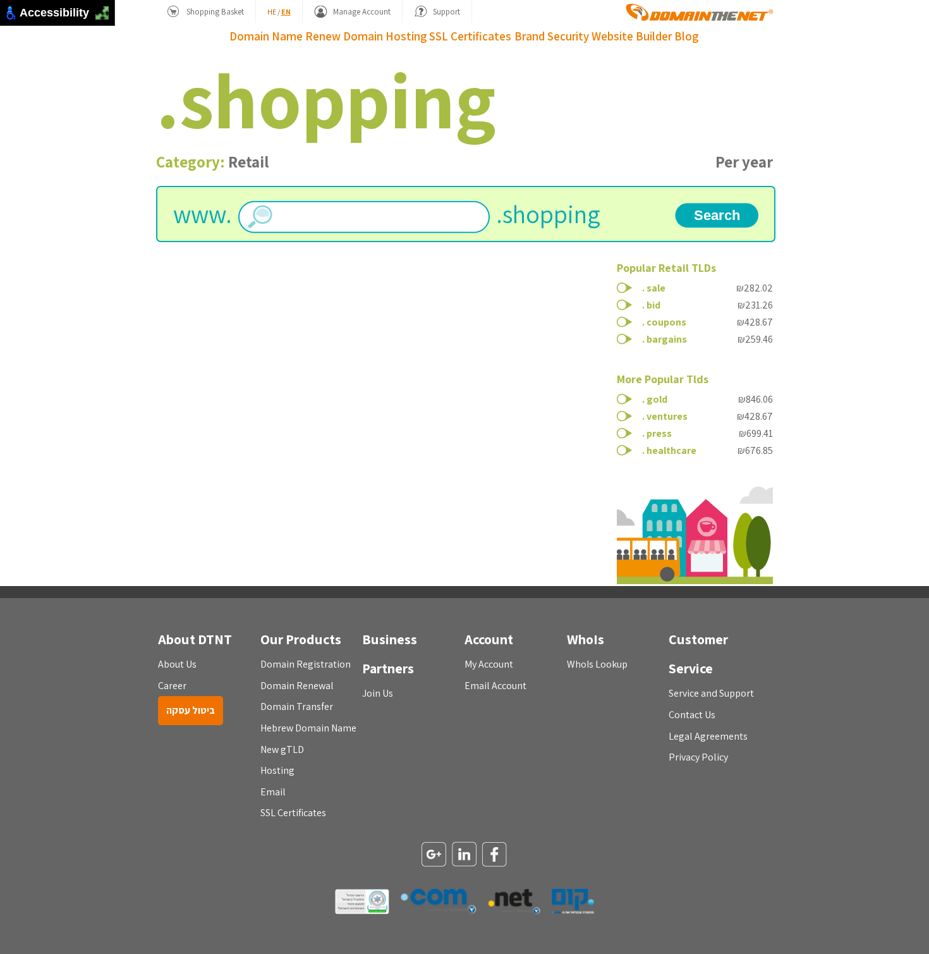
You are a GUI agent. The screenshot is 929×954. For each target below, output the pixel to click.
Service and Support (711, 693)
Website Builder (632, 36)
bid (653, 305)
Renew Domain (344, 36)
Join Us (377, 693)
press (659, 433)
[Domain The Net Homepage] (700, 12)
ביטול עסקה (190, 710)
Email (273, 791)
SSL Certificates (470, 36)
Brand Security (551, 36)
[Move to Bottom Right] (105, 16)
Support (446, 11)
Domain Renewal (297, 685)
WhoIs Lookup (597, 664)
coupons (666, 322)
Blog (686, 36)
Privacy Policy (698, 757)
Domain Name (266, 36)
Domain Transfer (296, 706)
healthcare (671, 450)
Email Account (495, 685)
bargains (667, 339)
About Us (177, 664)
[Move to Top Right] (105, 9)
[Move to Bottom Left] (98, 16)
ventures (667, 416)
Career (172, 685)
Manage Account (362, 11)
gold (657, 399)
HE (271, 11)
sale (656, 288)
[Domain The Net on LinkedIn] (464, 854)
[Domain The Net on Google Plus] (434, 855)
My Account (488, 664)
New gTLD (282, 749)
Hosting (406, 36)
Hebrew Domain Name (308, 728)
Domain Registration (305, 664)
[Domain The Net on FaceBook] (495, 855)
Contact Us (692, 714)
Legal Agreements (708, 736)
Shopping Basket (215, 11)
